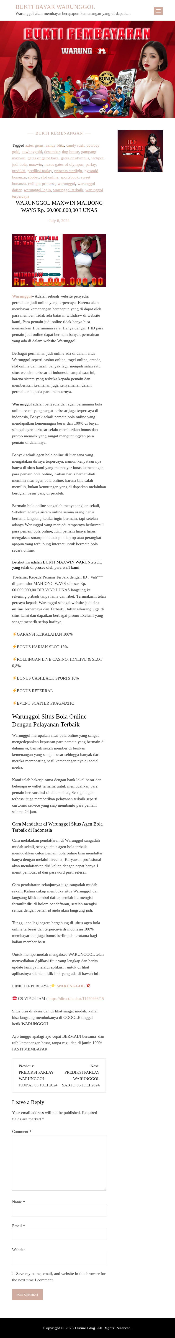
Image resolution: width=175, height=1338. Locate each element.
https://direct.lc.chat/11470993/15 (76, 998)
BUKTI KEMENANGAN (59, 133)
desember (52, 151)
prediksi (18, 170)
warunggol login (37, 190)
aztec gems (34, 145)
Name (18, 1202)
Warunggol (22, 296)
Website (18, 1249)
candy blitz (55, 145)
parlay (91, 164)
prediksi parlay (40, 170)
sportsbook (70, 177)
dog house (70, 151)
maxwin (35, 164)
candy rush (75, 145)
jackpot (97, 158)
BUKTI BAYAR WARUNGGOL (55, 7)
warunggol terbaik (68, 190)
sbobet (33, 177)
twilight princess (41, 183)
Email (18, 1225)
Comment (21, 1131)
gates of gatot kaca (43, 158)
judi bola (19, 164)
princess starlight (68, 170)
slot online (49, 177)
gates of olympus (75, 158)
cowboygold (32, 151)
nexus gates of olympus (63, 164)
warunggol (66, 183)
